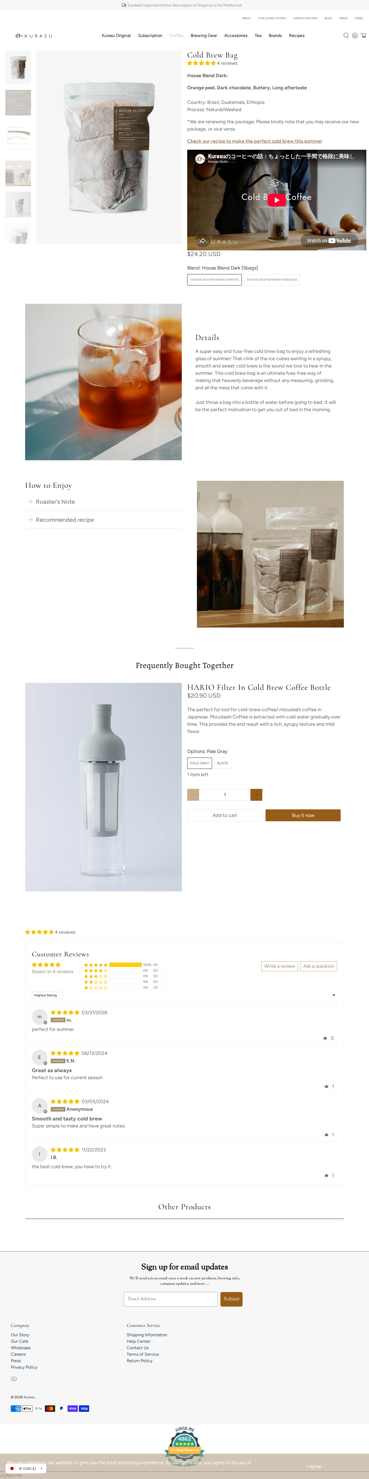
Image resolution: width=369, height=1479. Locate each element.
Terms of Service (143, 1354)
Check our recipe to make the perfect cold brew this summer (254, 141)
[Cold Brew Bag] (109, 147)
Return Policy (139, 1360)
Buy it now (303, 815)
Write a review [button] (279, 966)
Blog (328, 18)
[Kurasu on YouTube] (14, 1380)
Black (222, 763)
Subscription (150, 35)
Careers (18, 1354)
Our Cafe (19, 1341)
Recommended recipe (65, 519)
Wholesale (21, 1347)
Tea (258, 35)
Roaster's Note (55, 501)
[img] (65, 1012)
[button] (201, 63)
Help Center (138, 1341)
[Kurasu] (33, 35)
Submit (231, 1299)
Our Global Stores (272, 18)
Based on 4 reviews (52, 971)
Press (343, 18)
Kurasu (29, 1397)
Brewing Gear (204, 35)
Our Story (20, 1334)
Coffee (176, 35)
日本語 (359, 18)
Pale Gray (199, 763)
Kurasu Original (116, 35)
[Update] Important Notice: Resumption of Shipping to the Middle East (185, 5)
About (246, 18)
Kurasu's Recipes (305, 18)
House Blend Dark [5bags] (214, 280)
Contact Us (138, 1347)
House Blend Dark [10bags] (272, 280)
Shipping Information (147, 1334)
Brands (275, 35)
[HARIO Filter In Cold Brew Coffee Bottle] (103, 787)
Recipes (296, 35)
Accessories (235, 35)
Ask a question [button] (318, 966)
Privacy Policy (24, 1367)
